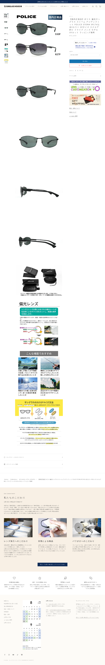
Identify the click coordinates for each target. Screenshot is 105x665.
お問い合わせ (75, 6)
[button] (94, 47)
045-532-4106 (53, 604)
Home (6, 479)
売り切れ (85, 61)
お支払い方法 (7, 617)
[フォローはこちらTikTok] (17, 655)
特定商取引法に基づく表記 (11, 603)
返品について (72, 112)
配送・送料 (7, 614)
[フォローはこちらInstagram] (9, 655)
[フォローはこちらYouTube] (13, 655)
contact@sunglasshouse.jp (58, 610)
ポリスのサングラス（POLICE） (27, 479)
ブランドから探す (30, 6)
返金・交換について (9, 609)
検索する (6, 601)
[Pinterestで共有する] (80, 70)
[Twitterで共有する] (77, 70)
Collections (13, 479)
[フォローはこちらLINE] (22, 655)
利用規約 (6, 612)
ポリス (71, 16)
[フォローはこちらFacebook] (5, 655)
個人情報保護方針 (8, 606)
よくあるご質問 (73, 116)
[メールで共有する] (82, 70)
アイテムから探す (42, 6)
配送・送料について (74, 108)
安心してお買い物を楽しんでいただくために (52, 564)
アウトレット (53, 6)
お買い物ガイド (65, 6)
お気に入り (85, 6)
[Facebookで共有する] (75, 70)
